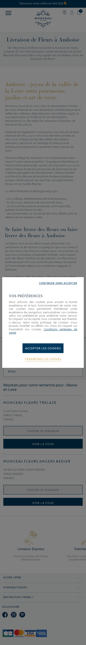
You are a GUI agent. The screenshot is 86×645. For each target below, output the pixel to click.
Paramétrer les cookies (43, 359)
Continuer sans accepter (58, 283)
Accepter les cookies (43, 348)
